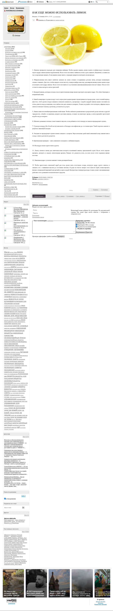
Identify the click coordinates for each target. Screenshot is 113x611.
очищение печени (9, 352)
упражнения (10, 399)
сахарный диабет (23, 384)
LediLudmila (8, 538)
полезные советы (13, 367)
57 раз (41, 182)
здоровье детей (19, 274)
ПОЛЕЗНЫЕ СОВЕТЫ (11, 119)
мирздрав (21, 521)
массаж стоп (7, 320)
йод (23, 278)
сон (11, 393)
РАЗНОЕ (6, 123)
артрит (12, 252)
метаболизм (17, 320)
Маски (7, 252)
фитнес (14, 419)
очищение (22, 347)
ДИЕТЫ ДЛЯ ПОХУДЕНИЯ (12, 138)
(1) (24, 235)
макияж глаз (15, 308)
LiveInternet (8, 2)
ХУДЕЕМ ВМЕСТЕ (9, 169)
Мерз (21, 556)
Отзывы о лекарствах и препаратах (16, 149)
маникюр (23, 308)
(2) (23, 213)
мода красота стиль (11, 322)
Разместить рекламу (100, 604)
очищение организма (14, 349)
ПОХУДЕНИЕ (8, 136)
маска (6, 311)
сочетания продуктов (18, 393)
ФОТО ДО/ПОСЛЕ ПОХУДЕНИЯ (14, 196)
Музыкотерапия (10, 82)
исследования (17, 278)
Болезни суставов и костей (13, 52)
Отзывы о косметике (11, 128)
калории (14, 281)
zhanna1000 (18, 547)
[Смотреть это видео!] (9, 210)
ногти (6, 344)
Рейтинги (41, 1)
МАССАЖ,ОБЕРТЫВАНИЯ (12, 142)
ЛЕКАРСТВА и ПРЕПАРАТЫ (13, 143)
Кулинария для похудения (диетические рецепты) (13, 116)
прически (21, 372)
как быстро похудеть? (15, 279)
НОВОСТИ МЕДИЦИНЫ (11, 152)
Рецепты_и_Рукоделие (11, 523)
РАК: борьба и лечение (12, 63)
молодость (21, 322)
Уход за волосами (10, 94)
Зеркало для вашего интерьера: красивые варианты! (14, 460)
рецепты (11, 376)
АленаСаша (8, 549)
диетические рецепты (14, 264)
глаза (13, 258)
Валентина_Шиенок (10, 552)
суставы (6, 397)
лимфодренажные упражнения (12, 305)
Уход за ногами (10, 101)
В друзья (17, 35)
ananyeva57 (8, 542)
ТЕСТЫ (6, 191)
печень (18, 352)
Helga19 (19, 535)
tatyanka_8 (7, 547)
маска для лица (15, 311)
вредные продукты (18, 256)
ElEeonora (7, 535)
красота (15, 294)
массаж (23, 316)
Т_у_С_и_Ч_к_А (9, 563)
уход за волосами (16, 408)
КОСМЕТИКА (8, 125)
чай (18, 427)
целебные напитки (11, 423)
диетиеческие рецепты (10, 260)
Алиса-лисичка (16, 549)
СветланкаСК (8, 561)
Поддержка (89, 2)
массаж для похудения (10, 318)
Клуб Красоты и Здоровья (5, 11)
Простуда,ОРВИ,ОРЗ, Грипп (14, 56)
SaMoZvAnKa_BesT (15, 539)
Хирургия (8, 84)
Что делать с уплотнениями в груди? (19, 231)
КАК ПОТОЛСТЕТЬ (10, 195)
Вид (92, 2)
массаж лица (22, 318)
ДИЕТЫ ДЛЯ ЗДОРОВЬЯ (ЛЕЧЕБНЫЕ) (16, 165)
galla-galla (19, 542)
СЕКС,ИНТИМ (8, 182)
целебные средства (18, 425)
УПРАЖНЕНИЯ (9, 121)
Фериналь (22, 563)
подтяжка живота (9, 357)
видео (20, 252)
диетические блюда (15, 262)
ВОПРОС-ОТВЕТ (9, 187)
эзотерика (22, 427)
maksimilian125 (18, 544)
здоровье (8, 274)
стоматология (15, 395)
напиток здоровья (10, 328)
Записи (6, 8)
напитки (7, 324)
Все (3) (26, 515)
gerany (25, 542)
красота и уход (16, 299)
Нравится (95, 189)
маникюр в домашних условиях (15, 310)
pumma (19, 546)
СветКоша (22, 559)
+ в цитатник (56, 16)
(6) (24, 220)
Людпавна (14, 555)
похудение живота (20, 370)
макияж (7, 308)
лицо (23, 305)
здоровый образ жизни (13, 271)
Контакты (100, 603)
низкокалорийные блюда (14, 338)
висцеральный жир (10, 254)
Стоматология (9, 62)
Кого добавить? (20, 520)
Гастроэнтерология (11, 65)
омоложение (13, 344)
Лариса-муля (21, 553)
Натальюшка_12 (9, 558)
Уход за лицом (9, 92)
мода (23, 320)
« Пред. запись (60, 196)
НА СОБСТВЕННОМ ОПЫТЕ (13, 174)
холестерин (17, 421)
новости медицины (19, 342)
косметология (9, 290)
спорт (6, 395)
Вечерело (20, 552)
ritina (23, 546)
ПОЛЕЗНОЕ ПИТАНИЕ (11, 107)
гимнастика (7, 258)
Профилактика (9, 54)
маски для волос (21, 313)
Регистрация (23, 1)
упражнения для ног (20, 401)
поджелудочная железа (20, 355)
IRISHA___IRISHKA (10, 536)
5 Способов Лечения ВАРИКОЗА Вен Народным (21, 209)
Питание (8, 48)
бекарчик (7, 564)
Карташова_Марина (10, 553)
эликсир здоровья (9, 429)
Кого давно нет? (9, 520)
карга (20, 564)
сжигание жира (16, 389)
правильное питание (11, 372)
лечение (16, 303)
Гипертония (9, 77)
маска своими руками (15, 312)
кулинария (9, 301)
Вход (30, 1)
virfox (12, 547)
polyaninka (13, 546)
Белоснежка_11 (14, 550)
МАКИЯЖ (7, 158)
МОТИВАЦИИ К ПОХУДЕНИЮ (13, 163)
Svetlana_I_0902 (12, 541)
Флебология (9, 71)
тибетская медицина (15, 397)
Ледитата (7, 555)
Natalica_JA (15, 538)
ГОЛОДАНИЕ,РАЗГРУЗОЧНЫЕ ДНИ (15, 184)
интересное (8, 278)
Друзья (12, 8)
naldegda (7, 546)
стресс (22, 395)
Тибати (17, 563)
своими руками (10, 387)
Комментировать (39, 196)
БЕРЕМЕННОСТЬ (9, 189)
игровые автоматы (16, 276)
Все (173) (26, 437)
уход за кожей (10, 410)
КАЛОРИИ (7, 180)
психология (23, 374)
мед (12, 320)
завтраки (25, 267)
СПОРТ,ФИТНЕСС (10, 140)
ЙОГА (6, 178)
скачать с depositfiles (18, 391)
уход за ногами (16, 415)
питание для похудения (12, 354)
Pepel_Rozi (23, 538)
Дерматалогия (9, 80)
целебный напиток (10, 427)
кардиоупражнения (10, 283)
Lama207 (19, 536)
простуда (6, 374)
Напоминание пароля (38, 217)
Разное (7, 50)
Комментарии (20, 8)
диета (22, 258)
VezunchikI (21, 541)
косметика (15, 285)
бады (15, 252)
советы (7, 393)
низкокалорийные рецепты (14, 340)
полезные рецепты (9, 365)
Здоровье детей (10, 75)
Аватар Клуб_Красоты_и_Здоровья (16, 23)
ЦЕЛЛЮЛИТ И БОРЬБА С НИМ (14, 172)
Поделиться (104, 189)
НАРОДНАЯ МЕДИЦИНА (12, 105)
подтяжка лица (18, 357)
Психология (9, 79)
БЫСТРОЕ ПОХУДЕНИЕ (11, 176)
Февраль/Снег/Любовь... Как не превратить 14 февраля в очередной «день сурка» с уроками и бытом (15, 479)
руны (14, 383)
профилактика (14, 374)
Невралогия (9, 86)
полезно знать (11, 359)
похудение (9, 370)
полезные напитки (17, 361)
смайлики (50, 220)
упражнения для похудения (11, 404)
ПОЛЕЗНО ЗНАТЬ (9, 103)
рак (5, 376)
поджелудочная (8, 355)
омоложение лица (11, 345)
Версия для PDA (100, 601)
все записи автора (58, 20)
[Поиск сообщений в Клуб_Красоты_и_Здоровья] (23, 496)
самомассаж (14, 384)
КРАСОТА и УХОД (9, 90)
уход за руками (16, 417)
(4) (24, 242)
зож (26, 274)
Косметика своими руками (13, 127)
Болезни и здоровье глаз (13, 60)
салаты (18, 383)
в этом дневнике (11, 499)
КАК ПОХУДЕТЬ (9, 134)
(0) (26, 443)
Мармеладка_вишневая (11, 556)
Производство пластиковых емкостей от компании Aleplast (14, 451)
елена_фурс (14, 564)
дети (17, 258)
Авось (50, 1)
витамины (19, 254)
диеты (13, 267)
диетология (7, 267)
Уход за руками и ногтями (13, 95)
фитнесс (19, 419)
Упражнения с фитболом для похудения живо (19, 239)
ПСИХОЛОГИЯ (9, 154)
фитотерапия (8, 421)
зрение (6, 276)
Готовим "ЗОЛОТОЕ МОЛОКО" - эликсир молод (21, 216)
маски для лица (12, 315)
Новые (107, 196)
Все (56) (26, 204)
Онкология (8, 69)
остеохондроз (14, 347)
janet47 (10, 544)
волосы (7, 256)
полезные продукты (14, 363)
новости (7, 342)
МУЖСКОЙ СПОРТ (10, 193)
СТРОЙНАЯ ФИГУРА (10, 156)
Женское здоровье (11, 67)
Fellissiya (14, 535)
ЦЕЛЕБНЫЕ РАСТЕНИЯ (11, 130)
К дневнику (70, 196)
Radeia (6, 539)
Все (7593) (25, 531)
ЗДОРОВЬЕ (7, 47)
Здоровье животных (11, 88)
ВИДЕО (6, 132)
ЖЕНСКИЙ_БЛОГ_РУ (11, 521)
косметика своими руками (16, 287)
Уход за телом (9, 97)
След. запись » (80, 196)
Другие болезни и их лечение (14, 58)
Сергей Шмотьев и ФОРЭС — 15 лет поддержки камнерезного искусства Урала (16, 468)
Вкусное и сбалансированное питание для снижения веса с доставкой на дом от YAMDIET (14, 441)
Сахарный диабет (11, 73)
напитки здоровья (20, 326)
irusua (6, 544)
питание (24, 352)
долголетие (20, 267)
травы (23, 397)
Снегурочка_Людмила (20, 561)
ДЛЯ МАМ (7, 170)
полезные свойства (21, 365)
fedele (14, 542)
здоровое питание (13, 269)
